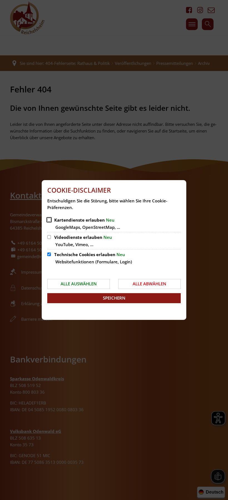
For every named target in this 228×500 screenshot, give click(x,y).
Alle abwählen (149, 283)
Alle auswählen (79, 283)
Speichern (114, 298)
